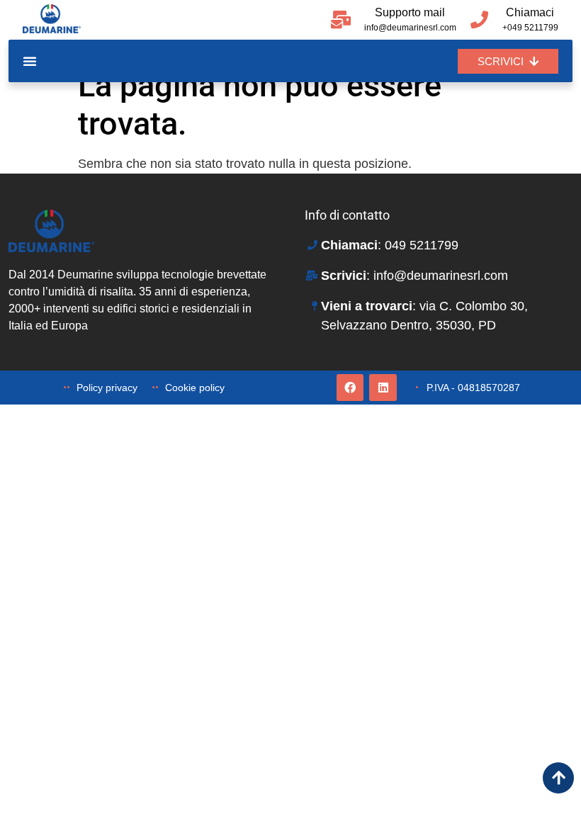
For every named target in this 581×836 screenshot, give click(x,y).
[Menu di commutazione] (30, 61)
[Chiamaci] (479, 19)
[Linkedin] (382, 387)
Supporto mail (410, 12)
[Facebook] (350, 387)
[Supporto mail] (341, 19)
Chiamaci (530, 12)
